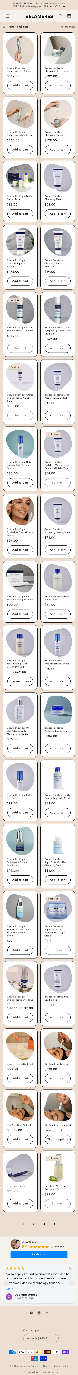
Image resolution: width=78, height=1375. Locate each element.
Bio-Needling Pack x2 (56, 1064)
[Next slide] (72, 1283)
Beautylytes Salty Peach (20, 1064)
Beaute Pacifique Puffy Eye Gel (19, 796)
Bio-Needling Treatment (57, 1125)
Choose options (20, 681)
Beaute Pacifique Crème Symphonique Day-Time (20, 329)
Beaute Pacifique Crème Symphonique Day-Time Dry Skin (57, 330)
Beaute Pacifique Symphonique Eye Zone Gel (20, 999)
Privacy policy (31, 1371)
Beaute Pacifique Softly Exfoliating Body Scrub (57, 796)
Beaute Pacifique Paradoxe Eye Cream (55, 729)
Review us (39, 1254)
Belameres (24, 1366)
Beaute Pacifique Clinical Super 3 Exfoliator (53, 263)
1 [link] (23, 1224)
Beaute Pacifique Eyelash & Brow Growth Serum (20, 532)
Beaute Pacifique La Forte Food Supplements (20, 598)
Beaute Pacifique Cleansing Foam (53, 198)
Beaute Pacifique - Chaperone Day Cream (19, 69)
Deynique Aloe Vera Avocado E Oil (55, 1188)
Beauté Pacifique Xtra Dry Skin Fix (56, 998)
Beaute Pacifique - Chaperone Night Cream (20, 133)
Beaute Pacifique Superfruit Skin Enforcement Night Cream (54, 931)
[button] (7, 16)
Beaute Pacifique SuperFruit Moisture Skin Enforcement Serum (18, 931)
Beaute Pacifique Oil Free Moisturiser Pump (56, 662)
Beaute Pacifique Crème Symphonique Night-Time (20, 397)
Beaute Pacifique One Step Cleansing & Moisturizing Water (18, 730)
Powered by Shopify (40, 1366)
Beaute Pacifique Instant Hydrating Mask (57, 531)
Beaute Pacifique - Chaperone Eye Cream (56, 69)
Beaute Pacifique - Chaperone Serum (54, 133)
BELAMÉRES (29, 1242)
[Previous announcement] (7, 5)
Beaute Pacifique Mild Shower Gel (56, 598)
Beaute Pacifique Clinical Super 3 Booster (16, 263)
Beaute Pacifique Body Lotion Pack (19, 198)
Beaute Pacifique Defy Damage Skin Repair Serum (19, 465)
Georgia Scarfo (26, 1294)
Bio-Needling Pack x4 (19, 1125)
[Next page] (54, 1224)
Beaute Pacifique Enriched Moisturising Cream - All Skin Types (57, 465)
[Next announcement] (71, 5)
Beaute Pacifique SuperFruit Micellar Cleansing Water (55, 862)
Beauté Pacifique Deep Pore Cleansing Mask (56, 396)
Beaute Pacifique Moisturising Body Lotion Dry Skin (17, 663)
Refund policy (61, 1366)
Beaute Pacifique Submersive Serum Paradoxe (17, 862)
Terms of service (50, 1371)
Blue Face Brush (16, 1186)
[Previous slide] (6, 1283)
